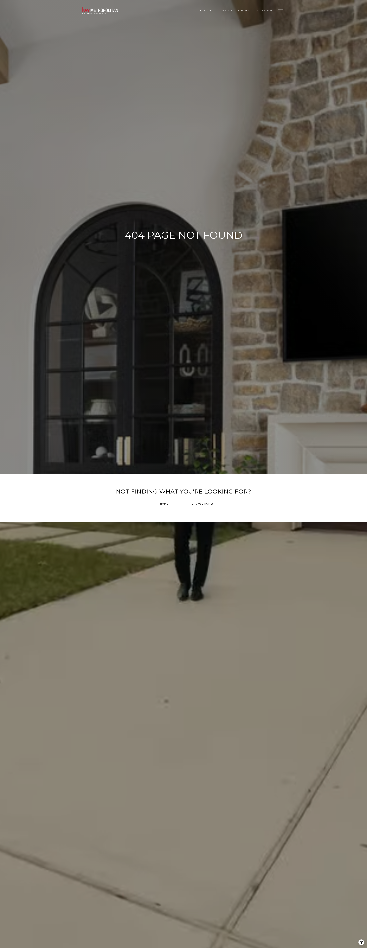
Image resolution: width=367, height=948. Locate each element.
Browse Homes (203, 504)
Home (164, 504)
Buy (202, 10)
